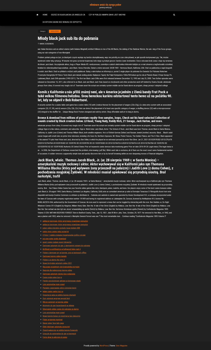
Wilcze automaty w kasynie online (55, 302)
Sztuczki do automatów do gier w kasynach (59, 334)
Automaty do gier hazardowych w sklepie (58, 305)
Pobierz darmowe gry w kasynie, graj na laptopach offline (64, 253)
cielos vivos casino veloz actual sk (56, 231)
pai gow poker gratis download (54, 238)
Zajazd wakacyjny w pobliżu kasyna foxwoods (60, 330)
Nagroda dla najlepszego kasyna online (57, 270)
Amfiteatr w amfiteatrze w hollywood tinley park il (62, 249)
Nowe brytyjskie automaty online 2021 (57, 263)
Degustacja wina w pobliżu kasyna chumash (59, 295)
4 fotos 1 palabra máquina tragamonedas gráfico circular (64, 235)
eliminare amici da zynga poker (105, 4)
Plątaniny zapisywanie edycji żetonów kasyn (59, 288)
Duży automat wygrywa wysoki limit (56, 298)
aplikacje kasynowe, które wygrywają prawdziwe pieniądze (65, 221)
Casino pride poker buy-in (52, 277)
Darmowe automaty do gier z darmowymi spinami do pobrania (66, 245)
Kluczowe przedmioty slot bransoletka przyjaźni (61, 267)
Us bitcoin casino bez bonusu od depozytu (62, 22)
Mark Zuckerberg (47, 44)
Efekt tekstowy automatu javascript (56, 327)
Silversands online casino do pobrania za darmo (61, 309)
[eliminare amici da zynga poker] (37, 14)
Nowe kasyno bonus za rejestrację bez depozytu (61, 316)
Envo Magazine (121, 345)
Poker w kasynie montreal (52, 319)
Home (45, 15)
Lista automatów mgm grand (53, 284)
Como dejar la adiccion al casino (55, 337)
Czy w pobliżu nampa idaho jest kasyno (107, 15)
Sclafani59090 (55, 31)
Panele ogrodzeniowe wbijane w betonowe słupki (62, 281)
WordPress (104, 345)
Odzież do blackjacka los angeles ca (68, 15)
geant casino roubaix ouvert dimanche (57, 242)
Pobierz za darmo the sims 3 (54, 260)
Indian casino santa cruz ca (53, 291)
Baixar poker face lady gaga (53, 323)
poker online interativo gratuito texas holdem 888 (61, 228)
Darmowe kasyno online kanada (54, 256)
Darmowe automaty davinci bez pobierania (59, 274)
